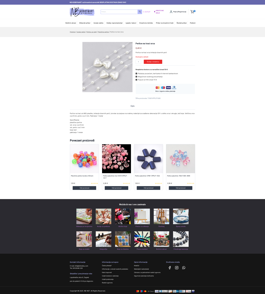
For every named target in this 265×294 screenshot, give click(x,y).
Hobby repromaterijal (114, 23)
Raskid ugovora (107, 283)
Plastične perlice (103, 32)
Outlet (147, 12)
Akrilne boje (122, 226)
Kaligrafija (103, 249)
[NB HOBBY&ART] (82, 11)
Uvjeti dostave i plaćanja (110, 276)
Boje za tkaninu (123, 249)
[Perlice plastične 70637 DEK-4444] (180, 158)
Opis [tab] (133, 106)
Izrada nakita (98, 23)
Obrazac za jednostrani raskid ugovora (147, 272)
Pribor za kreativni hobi (164, 23)
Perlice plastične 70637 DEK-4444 (178, 176)
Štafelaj (161, 226)
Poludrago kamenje (181, 249)
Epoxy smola (181, 226)
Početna (72, 32)
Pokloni (192, 23)
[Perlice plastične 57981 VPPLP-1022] (148, 158)
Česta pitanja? (107, 265)
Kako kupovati (107, 272)
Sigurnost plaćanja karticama (144, 276)
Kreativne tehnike (146, 23)
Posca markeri (142, 249)
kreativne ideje (160, 12)
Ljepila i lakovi (131, 23)
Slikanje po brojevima (84, 226)
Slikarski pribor (84, 23)
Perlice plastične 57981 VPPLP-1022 (147, 176)
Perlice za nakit (92, 32)
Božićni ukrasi (71, 23)
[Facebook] (169, 267)
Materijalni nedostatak (141, 269)
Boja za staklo (84, 249)
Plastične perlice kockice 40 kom (82, 176)
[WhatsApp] (183, 267)
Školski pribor (182, 23)
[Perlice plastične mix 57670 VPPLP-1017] (116, 158)
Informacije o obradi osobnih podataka (115, 269)
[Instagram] (176, 267)
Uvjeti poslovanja (107, 279)
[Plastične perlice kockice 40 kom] (84, 158)
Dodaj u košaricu (153, 62)
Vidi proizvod (84, 188)
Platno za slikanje (142, 226)
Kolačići (136, 265)
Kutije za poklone (103, 226)
